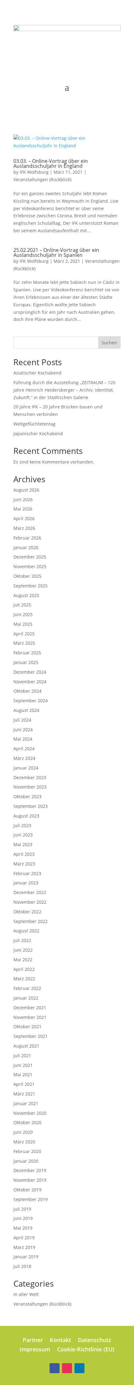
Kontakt (60, 1341)
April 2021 (24, 1084)
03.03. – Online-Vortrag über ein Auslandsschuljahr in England (50, 163)
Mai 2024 (22, 739)
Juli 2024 (22, 720)
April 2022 (24, 969)
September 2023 (30, 806)
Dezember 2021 (29, 1007)
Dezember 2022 (29, 892)
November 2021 (29, 1017)
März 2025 (24, 643)
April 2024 (24, 748)
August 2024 (26, 710)
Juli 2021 (22, 1055)
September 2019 (30, 1199)
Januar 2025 (25, 662)
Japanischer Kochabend (38, 433)
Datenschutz (94, 1341)
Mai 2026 (22, 509)
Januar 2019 (25, 1257)
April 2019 (24, 1238)
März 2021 (24, 1094)
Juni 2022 (23, 950)
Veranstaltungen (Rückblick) (42, 179)
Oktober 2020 (27, 1122)
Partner (33, 1341)
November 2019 (29, 1180)
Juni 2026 (23, 499)
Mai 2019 (22, 1228)
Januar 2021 (25, 1103)
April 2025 (24, 634)
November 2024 (29, 682)
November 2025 (29, 566)
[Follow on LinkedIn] (79, 1368)
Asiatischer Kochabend (37, 373)
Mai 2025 (22, 624)
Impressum (35, 1350)
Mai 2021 (22, 1074)
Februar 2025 (27, 653)
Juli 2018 (22, 1266)
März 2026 (24, 528)
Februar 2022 (27, 988)
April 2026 (24, 518)
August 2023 (26, 816)
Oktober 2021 (27, 1026)
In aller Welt (26, 1294)
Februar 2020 (27, 1151)
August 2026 (26, 490)
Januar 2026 (25, 547)
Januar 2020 (25, 1161)
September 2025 (30, 586)
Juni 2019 (23, 1218)
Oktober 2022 (27, 912)
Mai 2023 (22, 844)
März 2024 (24, 758)
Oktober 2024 (27, 691)
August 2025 (26, 595)
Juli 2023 (22, 825)
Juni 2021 (23, 1065)
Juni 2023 (23, 835)
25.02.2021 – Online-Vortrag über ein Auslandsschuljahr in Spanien (56, 252)
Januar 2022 (25, 998)
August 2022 (26, 931)
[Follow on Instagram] (67, 1368)
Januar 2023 (25, 883)
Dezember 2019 (29, 1170)
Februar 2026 (27, 538)
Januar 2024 (25, 768)
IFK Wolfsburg (34, 172)
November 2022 (29, 902)
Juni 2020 (23, 1132)
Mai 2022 (22, 960)
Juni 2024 (23, 730)
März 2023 (24, 864)
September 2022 (30, 921)
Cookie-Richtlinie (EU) (85, 1350)
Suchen (109, 343)
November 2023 (29, 787)
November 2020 (29, 1113)
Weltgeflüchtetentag (34, 424)
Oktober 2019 (27, 1190)
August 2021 (26, 1046)
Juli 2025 (22, 605)
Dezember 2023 (29, 777)
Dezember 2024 (29, 672)
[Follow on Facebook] (55, 1368)
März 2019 (24, 1247)
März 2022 (24, 979)
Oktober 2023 (27, 796)
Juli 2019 (22, 1209)
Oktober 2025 (27, 576)
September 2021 (30, 1036)
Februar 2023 (27, 873)
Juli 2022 (22, 940)
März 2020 (24, 1142)
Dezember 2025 (29, 557)
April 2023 (24, 854)
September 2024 (30, 701)
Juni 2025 (23, 614)
